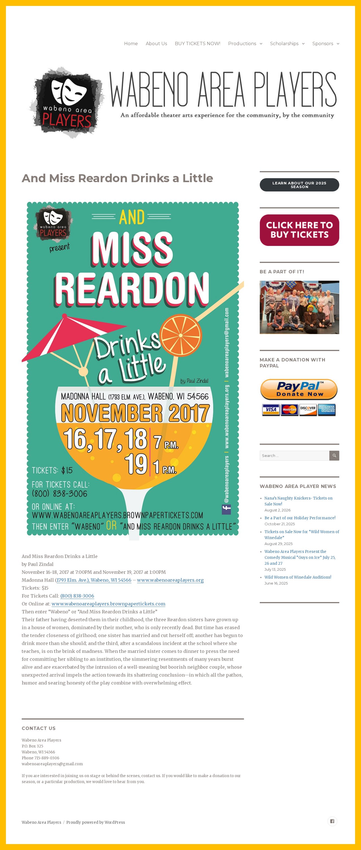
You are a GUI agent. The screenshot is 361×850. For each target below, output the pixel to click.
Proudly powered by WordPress (95, 822)
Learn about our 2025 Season (299, 185)
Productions (242, 43)
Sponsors (322, 43)
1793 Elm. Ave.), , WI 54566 (94, 580)
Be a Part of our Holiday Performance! (300, 518)
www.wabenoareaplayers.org (170, 580)
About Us (156, 43)
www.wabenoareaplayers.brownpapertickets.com (108, 604)
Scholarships (284, 43)
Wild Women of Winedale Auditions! (298, 577)
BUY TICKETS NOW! (197, 43)
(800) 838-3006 (77, 596)
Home (131, 43)
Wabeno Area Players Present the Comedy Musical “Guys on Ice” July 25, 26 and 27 (300, 557)
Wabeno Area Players (41, 822)
